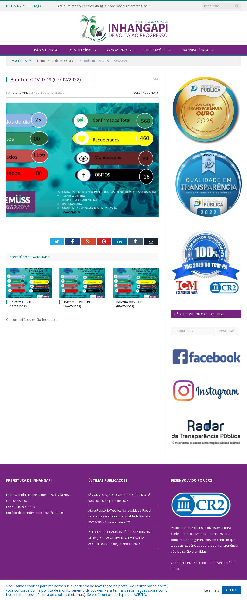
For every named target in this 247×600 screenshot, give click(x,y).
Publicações (154, 50)
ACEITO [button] (232, 590)
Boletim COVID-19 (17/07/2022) (23, 304)
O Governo (117, 50)
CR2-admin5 (20, 92)
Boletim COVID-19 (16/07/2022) (76, 304)
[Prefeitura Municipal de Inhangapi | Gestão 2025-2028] (123, 27)
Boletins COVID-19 (146, 92)
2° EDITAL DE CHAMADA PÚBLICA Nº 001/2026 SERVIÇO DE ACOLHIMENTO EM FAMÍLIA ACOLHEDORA (120, 538)
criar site (200, 527)
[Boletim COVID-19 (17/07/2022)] (29, 283)
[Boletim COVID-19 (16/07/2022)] (82, 283)
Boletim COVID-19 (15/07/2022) (129, 304)
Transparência (194, 50)
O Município (81, 50)
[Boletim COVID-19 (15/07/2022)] (136, 283)
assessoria (222, 533)
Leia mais (76, 594)
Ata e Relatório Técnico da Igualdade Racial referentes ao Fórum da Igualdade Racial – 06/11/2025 (106, 6)
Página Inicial (46, 50)
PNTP (191, 562)
